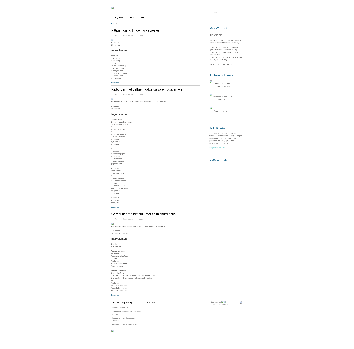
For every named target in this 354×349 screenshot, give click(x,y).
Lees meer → (116, 83)
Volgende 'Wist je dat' (217, 148)
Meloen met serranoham (223, 111)
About (131, 17)
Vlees (141, 36)
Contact (143, 17)
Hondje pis (216, 35)
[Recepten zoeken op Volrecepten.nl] (112, 331)
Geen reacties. (128, 36)
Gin (116, 36)
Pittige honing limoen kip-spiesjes (135, 30)
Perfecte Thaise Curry (120, 308)
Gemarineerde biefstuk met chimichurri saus (143, 214)
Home (113, 23)
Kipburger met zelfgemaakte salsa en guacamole (146, 89)
